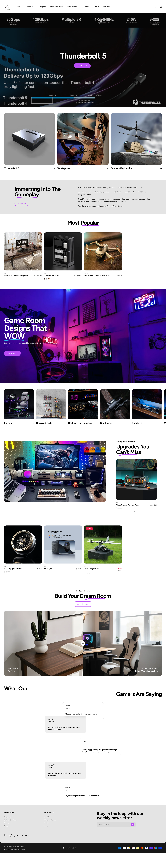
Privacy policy (14, 849)
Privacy (6, 823)
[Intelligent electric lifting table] (23, 251)
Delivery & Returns (10, 820)
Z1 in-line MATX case (52, 276)
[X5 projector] (63, 544)
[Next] (156, 408)
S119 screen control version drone (97, 276)
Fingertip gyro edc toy (13, 569)
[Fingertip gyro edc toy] (23, 544)
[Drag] (83, 643)
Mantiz (6, 273)
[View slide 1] (134, 512)
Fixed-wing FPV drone (92, 569)
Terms (6, 826)
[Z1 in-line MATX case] (63, 251)
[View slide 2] (136, 512)
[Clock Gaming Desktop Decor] (136, 479)
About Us (7, 817)
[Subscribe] (132, 824)
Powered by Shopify (18, 846)
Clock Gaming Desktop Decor (127, 505)
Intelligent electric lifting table (16, 276)
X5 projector (49, 569)
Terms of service (21, 849)
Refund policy (7, 849)
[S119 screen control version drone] (103, 251)
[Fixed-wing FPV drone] (103, 544)
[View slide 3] (138, 512)
